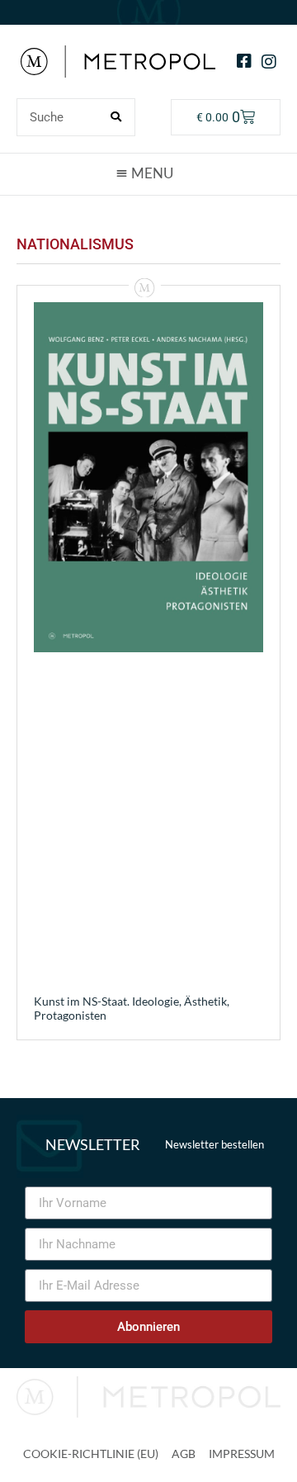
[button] (148, 173)
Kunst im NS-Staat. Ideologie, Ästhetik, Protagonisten (131, 1008)
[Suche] (115, 117)
